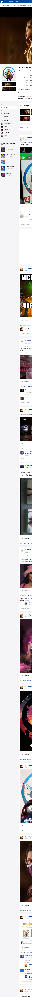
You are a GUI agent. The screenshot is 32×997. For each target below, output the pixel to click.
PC (30, 70)
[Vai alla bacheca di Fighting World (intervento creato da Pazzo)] (22, 269)
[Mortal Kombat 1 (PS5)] (9, 73)
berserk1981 (28, 214)
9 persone (28, 212)
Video (5, 110)
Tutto (2, 104)
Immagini (6, 107)
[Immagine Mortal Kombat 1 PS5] (24, 111)
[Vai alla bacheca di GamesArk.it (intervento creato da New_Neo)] (22, 341)
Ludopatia (29, 952)
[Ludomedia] (2, 1)
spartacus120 (28, 451)
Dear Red (29, 386)
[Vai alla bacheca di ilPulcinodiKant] (22, 138)
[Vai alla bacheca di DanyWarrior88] (22, 466)
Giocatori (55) (5, 120)
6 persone (28, 448)
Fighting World (28, 328)
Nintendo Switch (23, 70)
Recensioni (6, 113)
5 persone (28, 325)
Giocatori (6, 116)
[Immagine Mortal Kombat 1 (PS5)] (5, 84)
